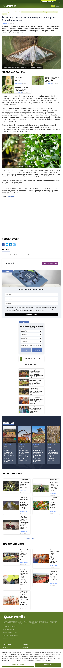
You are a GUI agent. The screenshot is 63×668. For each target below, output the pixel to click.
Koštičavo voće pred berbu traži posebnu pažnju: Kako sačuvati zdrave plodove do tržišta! (24, 522)
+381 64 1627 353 (12, 632)
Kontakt (25, 647)
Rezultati (37, 350)
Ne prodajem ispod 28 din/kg (30, 345)
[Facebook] (3, 244)
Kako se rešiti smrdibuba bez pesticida (19, 79)
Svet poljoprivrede (48, 1)
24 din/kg (24, 338)
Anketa (24, 322)
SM (29, 358)
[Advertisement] (31, 217)
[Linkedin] (10, 244)
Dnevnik (10, 197)
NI (26, 358)
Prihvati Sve (47, 664)
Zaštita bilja (17, 12)
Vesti (49, 444)
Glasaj (25, 350)
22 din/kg (24, 334)
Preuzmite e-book (31, 314)
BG (20, 358)
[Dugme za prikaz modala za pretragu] (59, 2)
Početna (4, 12)
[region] (31, 658)
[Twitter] (7, 244)
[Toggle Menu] (57, 5)
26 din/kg (24, 341)
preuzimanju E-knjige (46, 309)
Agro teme (10, 12)
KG (39, 358)
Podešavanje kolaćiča (18, 664)
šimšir (16, 255)
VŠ (34, 358)
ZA (42, 358)
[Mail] (14, 244)
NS (23, 358)
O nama (5, 647)
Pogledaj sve (31, 538)
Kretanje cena (24, 562)
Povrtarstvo (7, 444)
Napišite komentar (50, 263)
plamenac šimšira (7, 255)
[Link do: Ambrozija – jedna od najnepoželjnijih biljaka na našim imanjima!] (11, 485)
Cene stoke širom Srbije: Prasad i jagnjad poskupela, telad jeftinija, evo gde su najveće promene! (24, 598)
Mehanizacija (23, 587)
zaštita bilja (23, 255)
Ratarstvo (22, 444)
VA (37, 358)
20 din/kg (24, 331)
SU (31, 358)
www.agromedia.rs (8, 638)
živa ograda (31, 255)
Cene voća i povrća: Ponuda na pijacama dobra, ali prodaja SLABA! (24, 554)
